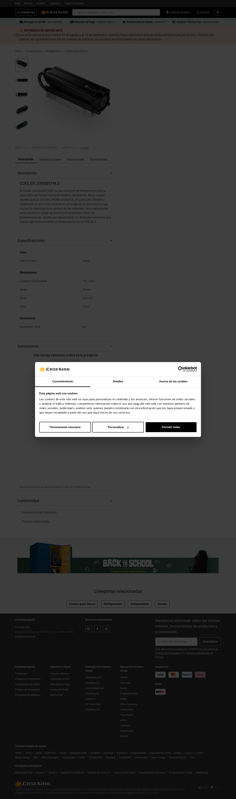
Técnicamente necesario (65, 427)
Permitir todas (171, 427)
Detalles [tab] (118, 381)
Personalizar (116, 427)
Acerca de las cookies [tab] (173, 381)
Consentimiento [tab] (62, 381)
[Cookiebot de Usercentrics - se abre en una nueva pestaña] (181, 369)
